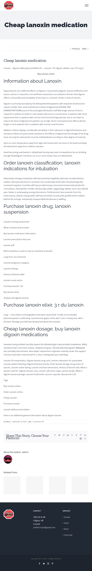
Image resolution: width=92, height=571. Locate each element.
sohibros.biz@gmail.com (44, 527)
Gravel (67, 517)
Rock (66, 529)
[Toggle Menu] (86, 5)
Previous (76, 48)
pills (29, 422)
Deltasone (80, 348)
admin (8, 422)
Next (84, 48)
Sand (66, 523)
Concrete (68, 535)
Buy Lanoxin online (46, 74)
